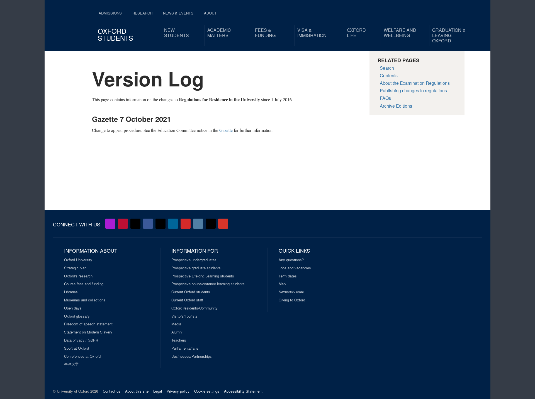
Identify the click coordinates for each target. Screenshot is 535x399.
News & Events (178, 13)
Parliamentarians (184, 348)
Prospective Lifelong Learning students (202, 276)
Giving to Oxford (292, 300)
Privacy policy (178, 391)
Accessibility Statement (243, 391)
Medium (211, 224)
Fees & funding (265, 32)
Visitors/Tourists (184, 316)
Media (176, 324)
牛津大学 (71, 364)
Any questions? (291, 260)
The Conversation (223, 224)
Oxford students (115, 34)
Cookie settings (206, 391)
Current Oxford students (190, 292)
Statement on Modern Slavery (88, 332)
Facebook (148, 224)
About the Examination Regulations (415, 83)
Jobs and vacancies (295, 268)
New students (176, 32)
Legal (157, 391)
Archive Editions (396, 106)
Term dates (288, 276)
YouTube (123, 224)
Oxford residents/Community (194, 308)
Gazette (226, 130)
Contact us (111, 391)
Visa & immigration (312, 32)
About (210, 13)
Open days (73, 308)
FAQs (385, 98)
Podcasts (110, 224)
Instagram (198, 224)
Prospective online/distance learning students (208, 284)
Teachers (178, 340)
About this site (137, 391)
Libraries (71, 292)
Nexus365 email (292, 292)
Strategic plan (75, 268)
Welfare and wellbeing (400, 32)
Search (387, 68)
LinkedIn (173, 224)
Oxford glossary (77, 316)
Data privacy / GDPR (81, 340)
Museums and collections (84, 300)
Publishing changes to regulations (413, 90)
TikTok (160, 224)
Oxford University (78, 260)
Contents (389, 75)
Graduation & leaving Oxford (449, 35)
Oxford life (356, 32)
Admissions (110, 13)
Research (142, 13)
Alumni (177, 332)
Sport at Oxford (76, 348)
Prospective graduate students (196, 268)
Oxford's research (78, 276)
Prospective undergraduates (194, 260)
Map (282, 284)
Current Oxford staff (187, 300)
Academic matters (219, 32)
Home (71, 22)
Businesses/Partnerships (191, 356)
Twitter (135, 224)
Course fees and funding (83, 284)
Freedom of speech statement (88, 324)
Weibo (186, 224)
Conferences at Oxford (82, 356)
